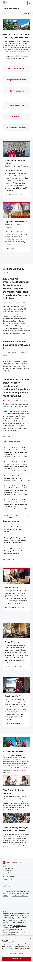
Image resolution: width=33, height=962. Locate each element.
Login (4, 905)
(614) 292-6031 (21, 922)
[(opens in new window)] (15, 862)
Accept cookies (16, 958)
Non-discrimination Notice (9, 901)
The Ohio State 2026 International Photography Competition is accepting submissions (15, 551)
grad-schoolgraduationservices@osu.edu (12, 931)
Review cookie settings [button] (8, 903)
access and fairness (20, 770)
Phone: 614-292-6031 (9, 877)
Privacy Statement (7, 899)
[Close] (31, 938)
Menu (25, 13)
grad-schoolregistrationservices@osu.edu (13, 928)
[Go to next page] (28, 516)
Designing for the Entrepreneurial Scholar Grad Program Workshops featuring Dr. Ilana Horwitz (15, 540)
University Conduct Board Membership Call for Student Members (13, 529)
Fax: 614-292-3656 (8, 879)
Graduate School (11, 8)
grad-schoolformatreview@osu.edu (14, 933)
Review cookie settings (16, 953)
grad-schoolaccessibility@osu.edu (20, 896)
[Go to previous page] (4, 516)
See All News (7, 436)
